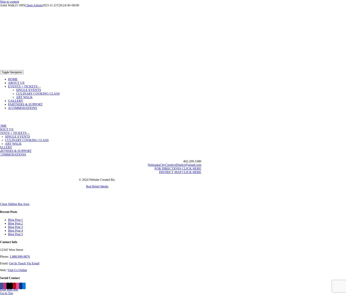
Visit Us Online (17, 270)
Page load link (9, 289)
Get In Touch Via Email (24, 263)
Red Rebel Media (97, 186)
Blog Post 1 (15, 219)
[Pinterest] (14, 286)
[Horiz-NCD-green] (173, 68)
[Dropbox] (24, 286)
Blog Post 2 (15, 223)
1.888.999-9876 (20, 256)
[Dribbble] (17, 286)
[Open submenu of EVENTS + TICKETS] (39, 87)
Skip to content (9, 1)
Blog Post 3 (15, 227)
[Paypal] (20, 286)
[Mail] (8, 286)
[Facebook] (1, 286)
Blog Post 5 (15, 234)
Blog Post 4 (15, 230)
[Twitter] (11, 286)
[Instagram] (4, 286)
